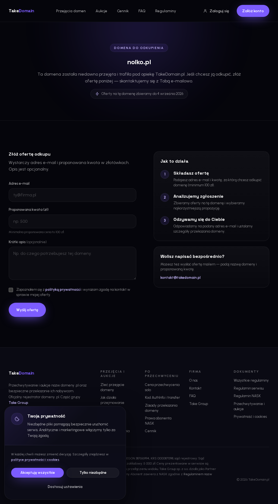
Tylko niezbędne (93, 473)
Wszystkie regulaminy (251, 380)
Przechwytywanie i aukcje (249, 406)
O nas (193, 380)
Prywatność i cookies (250, 417)
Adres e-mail (19, 183)
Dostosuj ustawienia (65, 487)
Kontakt (195, 388)
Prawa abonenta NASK (158, 420)
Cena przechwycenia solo (162, 387)
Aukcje (101, 11)
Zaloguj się (219, 11)
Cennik (123, 11)
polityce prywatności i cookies (35, 460)
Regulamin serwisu (249, 388)
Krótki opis (28, 242)
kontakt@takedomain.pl (180, 278)
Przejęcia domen (71, 11)
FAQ (142, 11)
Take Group (18, 403)
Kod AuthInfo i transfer (162, 397)
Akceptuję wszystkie (37, 473)
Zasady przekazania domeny (161, 408)
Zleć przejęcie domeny (112, 387)
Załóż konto (253, 11)
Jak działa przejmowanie (112, 400)
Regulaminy (165, 11)
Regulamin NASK (247, 396)
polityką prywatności (63, 289)
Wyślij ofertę (27, 310)
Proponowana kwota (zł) (29, 210)
